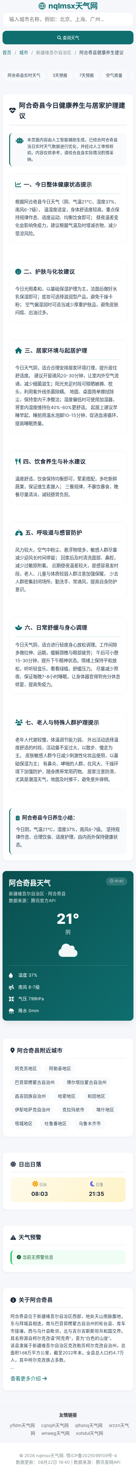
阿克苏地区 (26, 1068)
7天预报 (86, 75)
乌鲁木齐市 (90, 1123)
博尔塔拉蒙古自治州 (87, 1082)
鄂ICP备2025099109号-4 (91, 1455)
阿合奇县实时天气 (24, 75)
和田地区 (96, 1096)
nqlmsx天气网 (72, 5)
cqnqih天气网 (55, 1425)
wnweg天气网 (55, 1433)
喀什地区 (105, 1109)
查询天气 (70, 38)
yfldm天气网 (22, 1425)
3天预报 (60, 75)
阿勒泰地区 (60, 1068)
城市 (23, 52)
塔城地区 (24, 1123)
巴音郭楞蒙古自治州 (35, 1082)
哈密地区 (67, 1096)
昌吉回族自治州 (30, 1096)
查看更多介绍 (26, 1378)
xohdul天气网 (89, 1433)
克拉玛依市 (73, 1109)
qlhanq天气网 (88, 1425)
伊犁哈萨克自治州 (32, 1109)
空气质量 (114, 75)
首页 (7, 52)
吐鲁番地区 (56, 1123)
